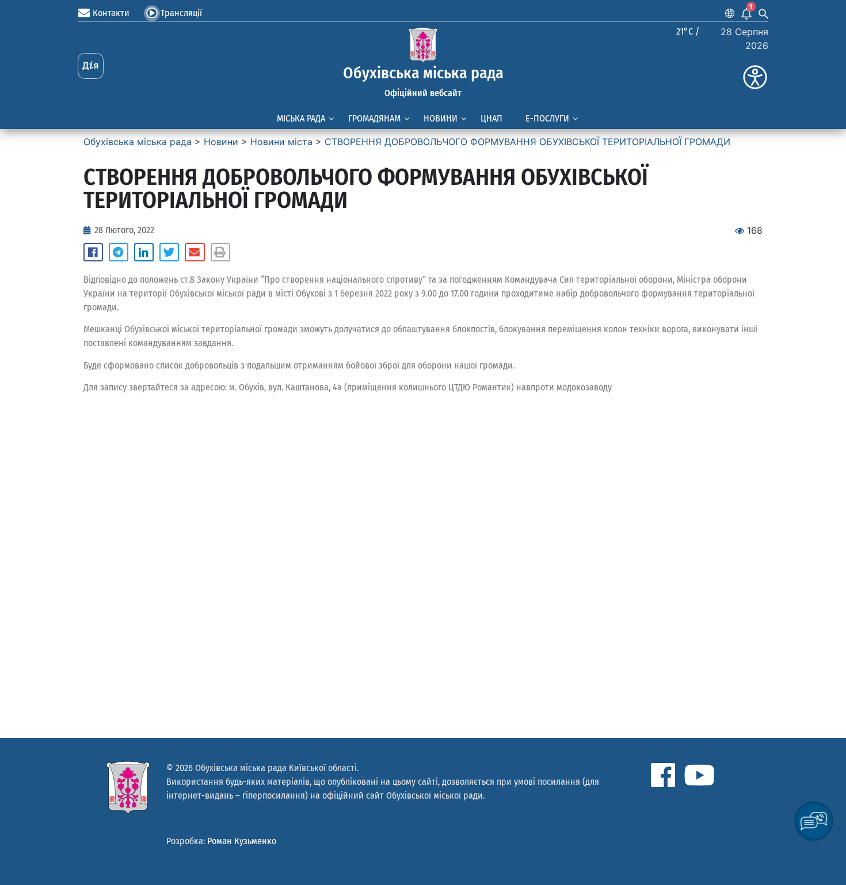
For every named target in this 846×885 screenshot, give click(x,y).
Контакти (111, 12)
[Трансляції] (152, 13)
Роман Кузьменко (241, 840)
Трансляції (181, 12)
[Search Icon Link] (763, 13)
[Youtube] (699, 775)
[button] (93, 252)
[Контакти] (84, 13)
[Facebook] (663, 775)
